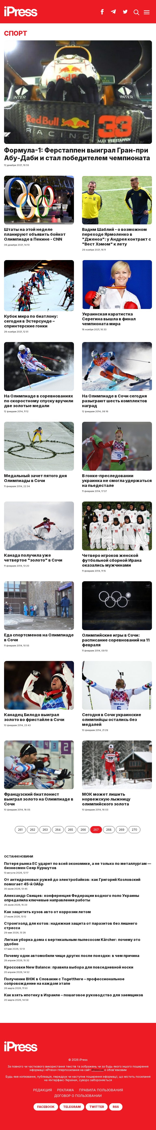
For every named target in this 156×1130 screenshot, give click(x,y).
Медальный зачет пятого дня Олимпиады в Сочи (35, 478)
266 (83, 829)
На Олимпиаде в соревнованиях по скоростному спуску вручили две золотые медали (38, 401)
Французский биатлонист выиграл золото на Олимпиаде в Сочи (38, 799)
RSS (116, 1107)
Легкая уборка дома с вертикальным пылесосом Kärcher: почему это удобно (72, 941)
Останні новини (18, 856)
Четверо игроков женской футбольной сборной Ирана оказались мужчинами (112, 560)
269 (121, 829)
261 (20, 829)
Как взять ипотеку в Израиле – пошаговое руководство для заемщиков (73, 995)
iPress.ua (98, 1070)
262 (32, 829)
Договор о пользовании (78, 1096)
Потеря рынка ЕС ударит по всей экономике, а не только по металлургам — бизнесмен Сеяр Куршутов (77, 865)
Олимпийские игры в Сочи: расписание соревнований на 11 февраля (116, 640)
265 (70, 829)
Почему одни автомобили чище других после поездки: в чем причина (71, 956)
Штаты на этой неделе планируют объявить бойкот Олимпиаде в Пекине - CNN (35, 234)
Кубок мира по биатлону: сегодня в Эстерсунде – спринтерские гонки (31, 321)
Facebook (45, 1107)
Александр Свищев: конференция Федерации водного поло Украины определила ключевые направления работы (71, 897)
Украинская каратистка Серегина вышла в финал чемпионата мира (109, 319)
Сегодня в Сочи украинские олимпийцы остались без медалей (111, 719)
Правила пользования (101, 1090)
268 (109, 829)
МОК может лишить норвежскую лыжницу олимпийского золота (106, 799)
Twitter (96, 1107)
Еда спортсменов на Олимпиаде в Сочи (39, 637)
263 (45, 829)
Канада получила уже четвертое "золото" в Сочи (33, 558)
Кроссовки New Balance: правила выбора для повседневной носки (68, 967)
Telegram (72, 1107)
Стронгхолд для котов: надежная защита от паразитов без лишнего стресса (70, 925)
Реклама (65, 1090)
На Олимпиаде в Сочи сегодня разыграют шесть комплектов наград (114, 401)
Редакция (42, 1090)
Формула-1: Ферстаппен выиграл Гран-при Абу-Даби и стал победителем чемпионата (77, 154)
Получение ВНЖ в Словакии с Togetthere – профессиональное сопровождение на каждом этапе (64, 981)
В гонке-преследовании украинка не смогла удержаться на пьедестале (117, 480)
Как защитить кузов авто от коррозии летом (47, 912)
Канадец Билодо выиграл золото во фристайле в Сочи (34, 717)
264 (58, 829)
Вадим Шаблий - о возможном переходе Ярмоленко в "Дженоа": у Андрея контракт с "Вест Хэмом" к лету (116, 236)
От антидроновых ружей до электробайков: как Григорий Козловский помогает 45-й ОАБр (72, 881)
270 (134, 829)
